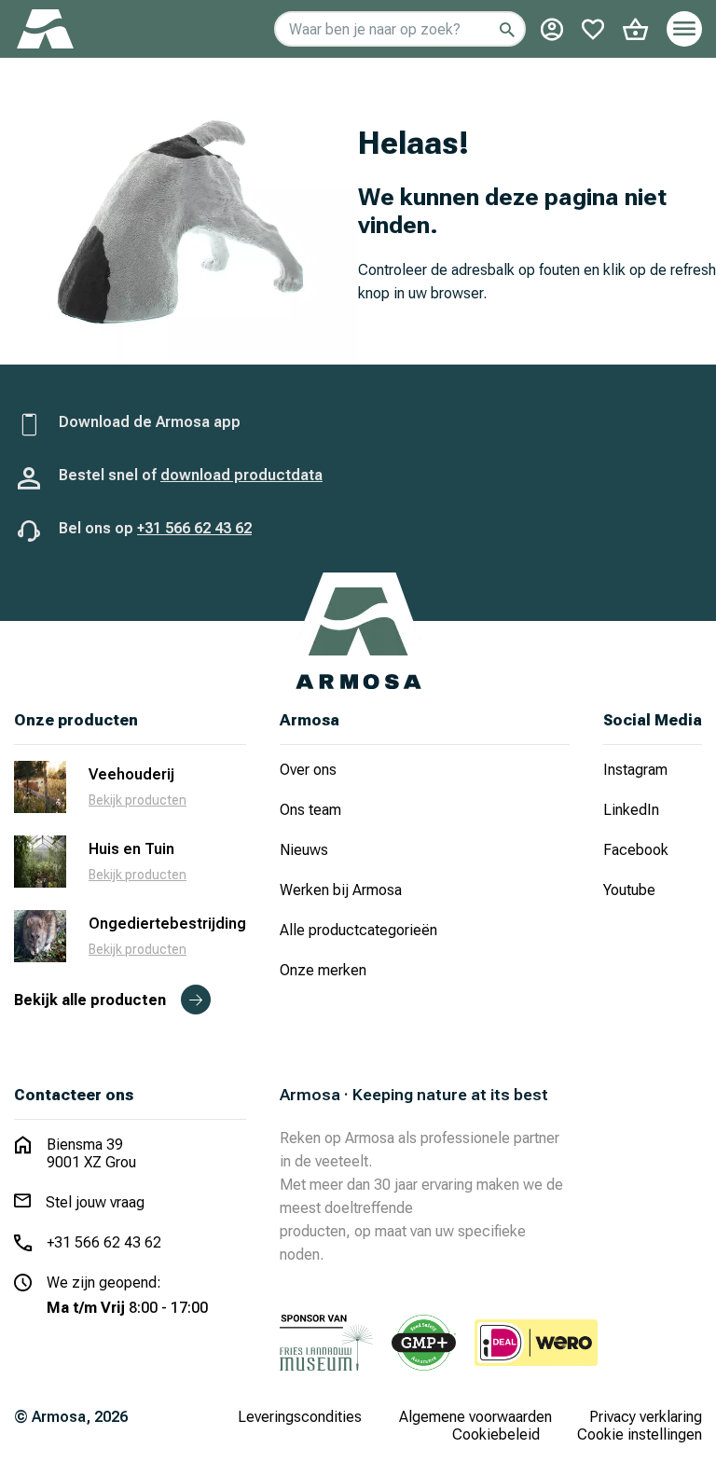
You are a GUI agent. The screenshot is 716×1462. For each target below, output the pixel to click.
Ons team (310, 810)
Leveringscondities (300, 1417)
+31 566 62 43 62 (194, 528)
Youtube (629, 890)
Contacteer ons (73, 1095)
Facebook (635, 850)
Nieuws (304, 850)
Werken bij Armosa (341, 890)
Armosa (309, 720)
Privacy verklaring (645, 1417)
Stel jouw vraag (95, 1202)
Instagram (635, 770)
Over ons (308, 770)
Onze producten (76, 720)
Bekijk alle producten (90, 1000)
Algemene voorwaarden (475, 1417)
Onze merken (323, 970)
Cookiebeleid (496, 1434)
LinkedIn (631, 810)
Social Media (652, 720)
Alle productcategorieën (358, 930)
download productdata (241, 475)
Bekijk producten (137, 800)
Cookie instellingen (639, 1434)
